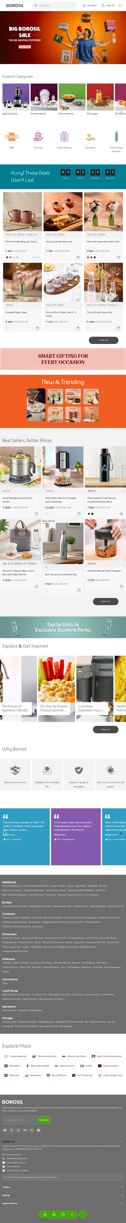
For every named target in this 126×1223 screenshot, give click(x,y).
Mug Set (76, 963)
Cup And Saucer (10, 967)
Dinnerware (38, 113)
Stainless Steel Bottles (40, 906)
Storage (92, 113)
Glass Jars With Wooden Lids (69, 1022)
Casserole (22, 1010)
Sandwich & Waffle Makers (81, 890)
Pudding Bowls (9, 942)
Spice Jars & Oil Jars (48, 1026)
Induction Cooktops (12, 890)
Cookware (37, 927)
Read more (9, 835)
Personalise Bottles (62, 906)
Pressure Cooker (10, 918)
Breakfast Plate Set (96, 942)
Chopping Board (49, 922)
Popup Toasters (58, 886)
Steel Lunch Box (30, 999)
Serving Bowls (9, 1010)
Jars (87, 1022)
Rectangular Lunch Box (60, 995)
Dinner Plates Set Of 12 (55, 938)
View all (103, 340)
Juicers (70, 886)
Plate (4, 947)
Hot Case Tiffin (39, 995)
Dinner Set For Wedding (54, 947)
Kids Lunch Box (92, 995)
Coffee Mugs (73, 967)
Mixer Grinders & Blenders (14, 895)
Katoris (69, 942)
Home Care (50, 895)
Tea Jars (111, 1022)
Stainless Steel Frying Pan (71, 922)
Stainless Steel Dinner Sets (15, 951)
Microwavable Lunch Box (51, 999)
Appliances (9, 113)
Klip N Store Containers (26, 1026)
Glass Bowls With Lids (32, 938)
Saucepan (92, 918)
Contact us (8, 1141)
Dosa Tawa (37, 918)
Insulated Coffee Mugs (41, 963)
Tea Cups (7, 963)
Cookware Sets (93, 922)
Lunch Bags (78, 995)
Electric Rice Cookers (56, 890)
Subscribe (44, 1120)
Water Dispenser (98, 906)
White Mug (101, 963)
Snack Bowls (113, 942)
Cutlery (25, 947)
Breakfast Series (89, 947)
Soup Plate (79, 942)
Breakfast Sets (25, 942)
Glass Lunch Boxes (11, 999)
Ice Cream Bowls (76, 938)
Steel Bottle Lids (116, 906)
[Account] (72, 1214)
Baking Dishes (35, 1010)
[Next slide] (121, 111)
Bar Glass (36, 967)
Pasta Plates (92, 938)
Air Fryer (103, 886)
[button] (63, 1214)
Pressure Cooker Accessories (16, 927)
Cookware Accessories (74, 918)
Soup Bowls (14, 947)
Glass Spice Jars (98, 1022)
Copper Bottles (80, 906)
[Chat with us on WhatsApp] (54, 1214)
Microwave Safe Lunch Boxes (16, 995)
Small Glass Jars (46, 1022)
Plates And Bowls (108, 938)
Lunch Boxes (108, 995)
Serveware (66, 113)
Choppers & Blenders (34, 890)
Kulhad (5, 972)
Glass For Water (21, 963)
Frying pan (25, 918)
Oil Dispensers (9, 1022)
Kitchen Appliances (11, 886)
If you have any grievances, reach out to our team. (33, 1177)
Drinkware (98, 967)
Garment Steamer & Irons (70, 895)
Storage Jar (8, 1026)
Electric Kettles (36, 895)
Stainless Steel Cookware (14, 922)
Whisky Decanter (51, 967)
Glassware (86, 967)
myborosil (58, 1219)
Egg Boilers (80, 886)
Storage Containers (27, 1022)
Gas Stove (100, 890)
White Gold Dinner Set (53, 942)
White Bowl (36, 947)
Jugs (63, 967)
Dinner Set (7, 938)
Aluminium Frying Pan (109, 918)
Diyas (5, 983)
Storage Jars (66, 1026)
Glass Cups (25, 967)
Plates (38, 942)
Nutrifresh (93, 886)
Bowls (17, 938)
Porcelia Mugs (88, 963)
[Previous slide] (7, 111)
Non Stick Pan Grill (53, 918)
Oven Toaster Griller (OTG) (35, 886)
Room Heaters (91, 895)
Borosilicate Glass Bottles (15, 906)
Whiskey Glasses (62, 963)
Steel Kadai (34, 922)
